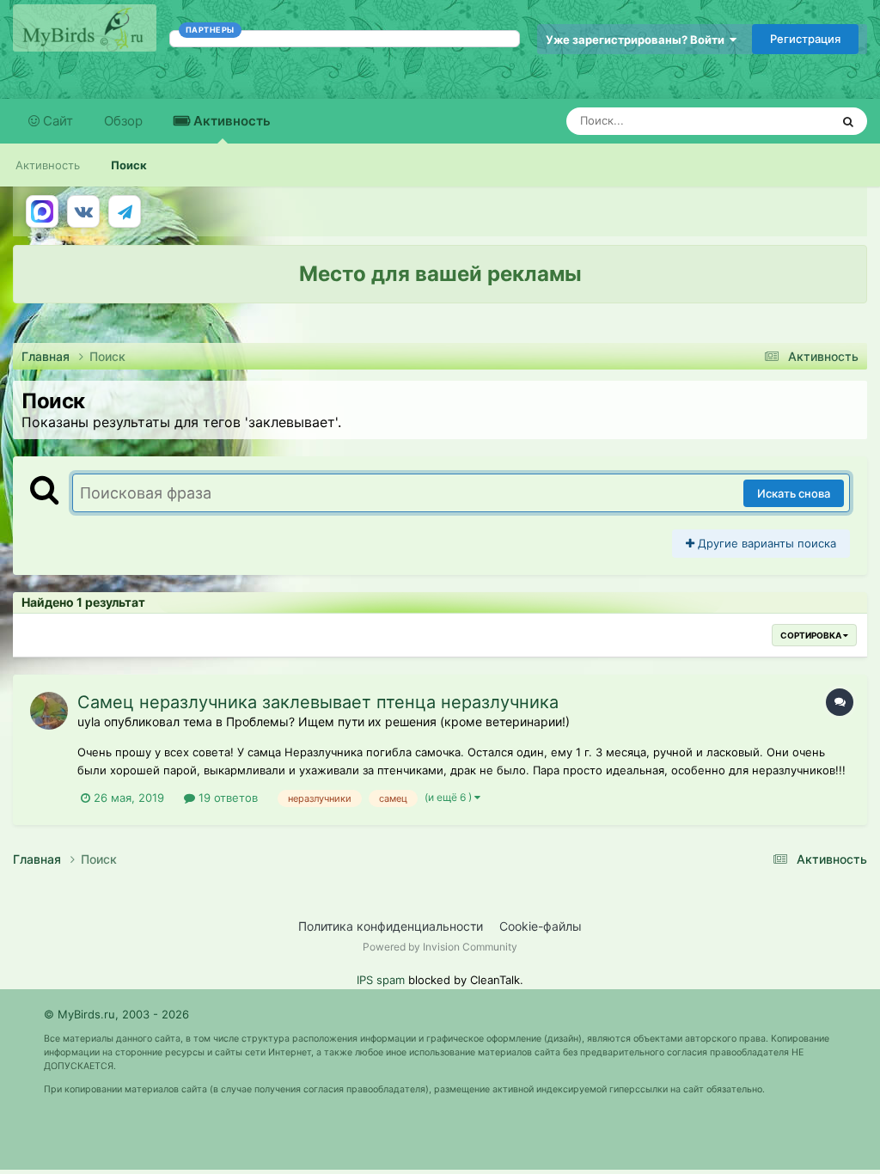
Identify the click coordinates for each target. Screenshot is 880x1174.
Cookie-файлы (540, 926)
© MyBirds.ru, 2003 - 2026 (116, 1014)
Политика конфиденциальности (390, 926)
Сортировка (811, 635)
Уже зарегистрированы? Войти (638, 39)
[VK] (83, 211)
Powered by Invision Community (440, 946)
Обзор (123, 121)
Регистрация (805, 39)
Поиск (129, 165)
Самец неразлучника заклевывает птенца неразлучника (318, 702)
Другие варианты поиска (765, 543)
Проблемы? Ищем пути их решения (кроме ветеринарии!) (398, 721)
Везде (791, 120)
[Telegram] (124, 211)
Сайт (56, 121)
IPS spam (381, 980)
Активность (230, 121)
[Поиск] (848, 121)
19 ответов (226, 797)
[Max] (42, 211)
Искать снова (793, 493)
